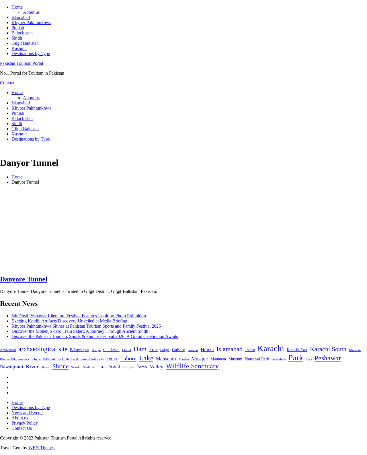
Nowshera (279, 359)
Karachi (270, 348)
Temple (128, 367)
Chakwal (111, 349)
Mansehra (166, 358)
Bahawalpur (79, 350)
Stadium (88, 367)
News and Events (27, 412)
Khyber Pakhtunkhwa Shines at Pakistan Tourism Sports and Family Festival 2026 (86, 326)
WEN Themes (41, 447)
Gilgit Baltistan (25, 43)
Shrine (60, 366)
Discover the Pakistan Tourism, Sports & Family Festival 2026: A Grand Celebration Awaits (94, 336)
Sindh (16, 38)
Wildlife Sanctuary (192, 366)
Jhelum (250, 350)
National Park (257, 359)
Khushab (355, 350)
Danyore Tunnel (23, 279)
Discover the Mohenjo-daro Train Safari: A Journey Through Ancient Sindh (79, 331)
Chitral (126, 350)
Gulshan (178, 349)
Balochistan (22, 32)
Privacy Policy (24, 423)
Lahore (128, 358)
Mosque (200, 358)
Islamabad (20, 17)
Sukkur (102, 367)
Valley (156, 366)
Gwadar (193, 350)
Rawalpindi (11, 367)
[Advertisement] (183, 229)
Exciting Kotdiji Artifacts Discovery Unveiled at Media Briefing (69, 320)
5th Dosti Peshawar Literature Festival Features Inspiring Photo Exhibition (78, 315)
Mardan (184, 359)
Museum (235, 359)
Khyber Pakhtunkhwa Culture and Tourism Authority (68, 359)
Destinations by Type (30, 53)
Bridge (96, 350)
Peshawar (328, 358)
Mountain (218, 359)
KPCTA (112, 359)
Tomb (142, 367)
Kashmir (19, 48)
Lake (146, 358)
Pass (309, 359)
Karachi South (328, 349)
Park (295, 357)
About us (31, 12)
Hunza (207, 349)
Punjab (17, 27)
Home (17, 7)
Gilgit (164, 350)
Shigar (45, 367)
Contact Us (21, 428)
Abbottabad (8, 350)
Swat (114, 366)
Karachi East (297, 349)
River (32, 366)
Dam (140, 349)
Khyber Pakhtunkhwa (31, 22)
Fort (153, 349)
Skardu (76, 367)
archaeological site (42, 349)
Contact (7, 82)
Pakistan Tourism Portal (21, 63)
